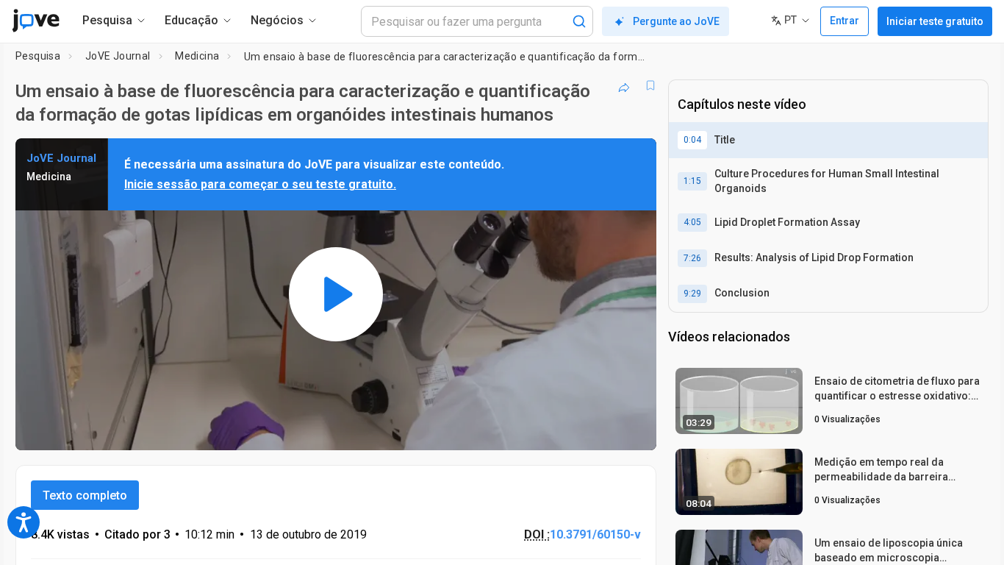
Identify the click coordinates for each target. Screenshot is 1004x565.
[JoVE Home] (36, 20)
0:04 (692, 140)
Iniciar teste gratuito (934, 21)
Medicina (197, 56)
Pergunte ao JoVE (676, 21)
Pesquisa (37, 56)
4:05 (692, 222)
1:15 (692, 181)
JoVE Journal (118, 56)
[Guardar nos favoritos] (650, 85)
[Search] (579, 21)
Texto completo (85, 495)
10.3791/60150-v (595, 534)
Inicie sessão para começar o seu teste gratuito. (260, 184)
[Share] (624, 85)
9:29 (692, 293)
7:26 (692, 258)
